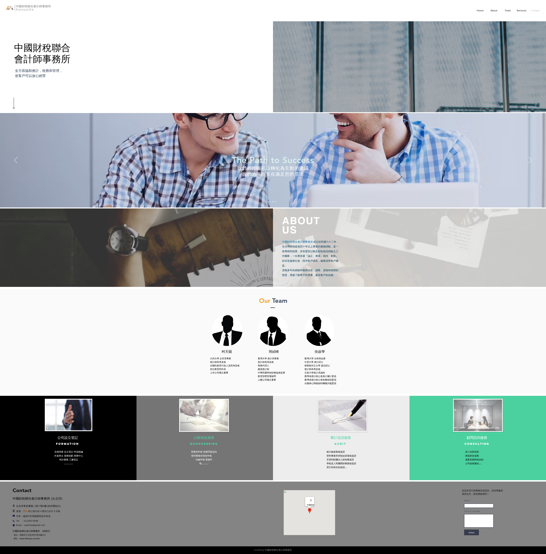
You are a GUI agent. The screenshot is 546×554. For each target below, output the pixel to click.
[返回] (15, 160)
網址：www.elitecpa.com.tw (26, 538)
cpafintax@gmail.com (34, 525)
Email (466, 500)
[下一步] (530, 160)
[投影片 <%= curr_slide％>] (270, 201)
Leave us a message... (472, 511)
